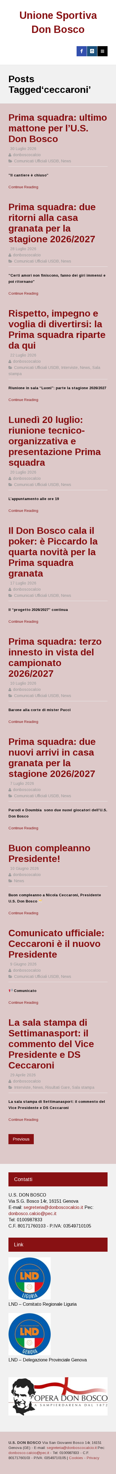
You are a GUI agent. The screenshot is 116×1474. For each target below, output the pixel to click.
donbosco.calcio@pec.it (32, 1213)
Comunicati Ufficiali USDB (36, 161)
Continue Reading (23, 187)
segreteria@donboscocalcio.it (53, 1207)
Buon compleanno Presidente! (49, 853)
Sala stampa (83, 1087)
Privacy (93, 1458)
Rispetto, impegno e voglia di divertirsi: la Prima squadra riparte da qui (57, 329)
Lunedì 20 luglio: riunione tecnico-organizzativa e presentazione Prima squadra (54, 441)
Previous (21, 1139)
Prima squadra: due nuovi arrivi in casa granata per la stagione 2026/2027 (52, 757)
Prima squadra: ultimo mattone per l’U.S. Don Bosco (57, 128)
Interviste (69, 367)
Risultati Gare (57, 1087)
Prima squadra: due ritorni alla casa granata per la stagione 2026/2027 (52, 222)
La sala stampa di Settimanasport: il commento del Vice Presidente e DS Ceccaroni (51, 1043)
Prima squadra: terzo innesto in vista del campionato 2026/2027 (55, 657)
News (66, 161)
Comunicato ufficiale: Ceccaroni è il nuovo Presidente (56, 944)
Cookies (76, 1458)
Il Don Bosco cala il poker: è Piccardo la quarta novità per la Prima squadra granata (53, 552)
